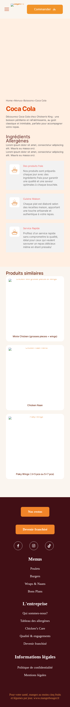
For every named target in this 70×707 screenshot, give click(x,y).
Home (9, 100)
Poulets (35, 568)
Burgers (35, 576)
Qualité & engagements (35, 636)
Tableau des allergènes (35, 621)
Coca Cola (40, 100)
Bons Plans (35, 591)
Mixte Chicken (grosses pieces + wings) (35, 336)
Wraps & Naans (35, 584)
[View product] (57, 288)
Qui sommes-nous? (35, 613)
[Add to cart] (57, 283)
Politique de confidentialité (35, 667)
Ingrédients (18, 136)
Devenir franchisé (35, 643)
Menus (18, 100)
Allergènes (17, 140)
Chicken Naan (35, 405)
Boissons (29, 100)
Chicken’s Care (35, 628)
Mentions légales (35, 675)
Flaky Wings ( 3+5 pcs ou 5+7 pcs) (35, 474)
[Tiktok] (50, 545)
